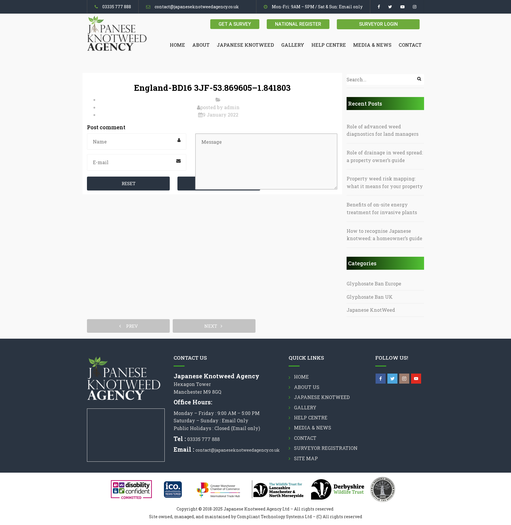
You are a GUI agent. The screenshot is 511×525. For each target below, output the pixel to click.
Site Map (306, 458)
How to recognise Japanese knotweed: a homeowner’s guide (384, 235)
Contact (410, 45)
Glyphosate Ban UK (370, 297)
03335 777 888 (116, 6)
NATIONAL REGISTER (298, 24)
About (201, 45)
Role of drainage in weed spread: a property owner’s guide (385, 156)
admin (232, 107)
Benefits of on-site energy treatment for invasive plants (382, 208)
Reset (128, 183)
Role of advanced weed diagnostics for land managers (382, 130)
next (212, 326)
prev (130, 326)
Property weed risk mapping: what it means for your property (385, 182)
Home (177, 45)
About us (306, 387)
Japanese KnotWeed (371, 310)
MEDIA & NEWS (372, 45)
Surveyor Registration (326, 448)
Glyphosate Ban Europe (374, 283)
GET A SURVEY (235, 24)
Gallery (292, 45)
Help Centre (328, 45)
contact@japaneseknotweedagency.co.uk (197, 6)
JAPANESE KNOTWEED (245, 45)
